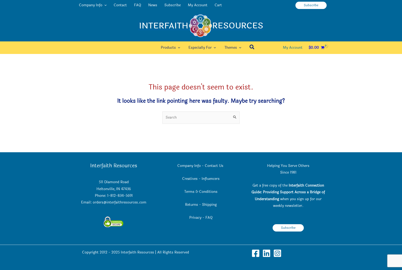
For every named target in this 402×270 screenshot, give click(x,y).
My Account (197, 5)
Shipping (209, 204)
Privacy (195, 217)
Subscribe (172, 5)
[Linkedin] (266, 253)
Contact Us (214, 166)
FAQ (137, 5)
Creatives (190, 179)
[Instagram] (277, 253)
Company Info (90, 5)
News (152, 5)
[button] (104, 5)
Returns (191, 204)
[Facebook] (255, 253)
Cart (218, 5)
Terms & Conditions (201, 192)
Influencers (211, 179)
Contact (120, 5)
